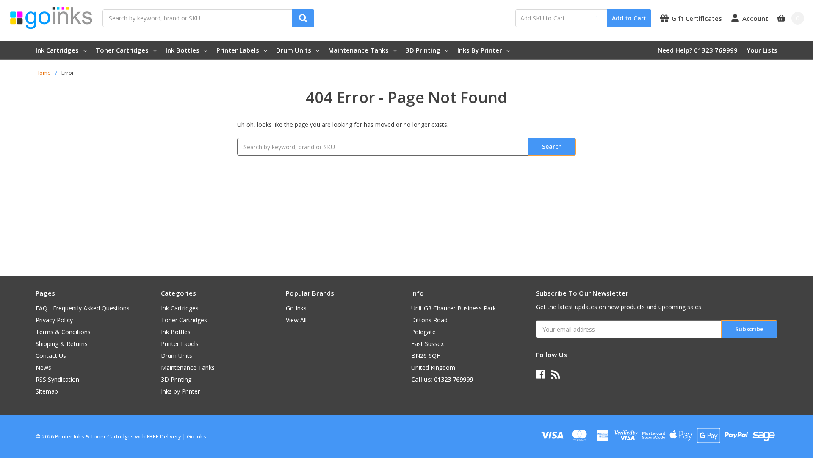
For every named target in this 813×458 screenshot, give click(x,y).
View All (296, 320)
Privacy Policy (54, 320)
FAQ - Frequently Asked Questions (83, 308)
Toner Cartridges (122, 50)
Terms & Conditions (63, 332)
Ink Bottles (182, 50)
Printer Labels (237, 50)
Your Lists (762, 50)
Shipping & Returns (62, 344)
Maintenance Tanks (358, 50)
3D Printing (423, 50)
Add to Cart (629, 18)
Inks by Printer (479, 50)
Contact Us (51, 356)
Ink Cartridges (57, 50)
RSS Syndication (57, 379)
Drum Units (293, 50)
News (43, 367)
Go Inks (296, 308)
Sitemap (47, 391)
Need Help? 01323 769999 (698, 50)
